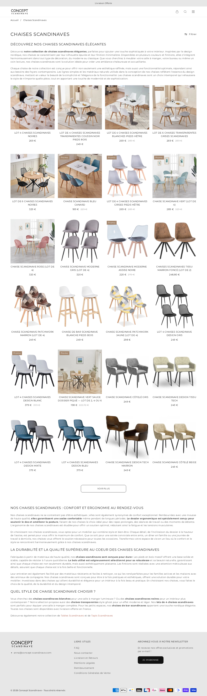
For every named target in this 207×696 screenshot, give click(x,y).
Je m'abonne (150, 660)
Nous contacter (83, 652)
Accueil (15, 20)
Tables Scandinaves (73, 615)
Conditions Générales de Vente (92, 673)
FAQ (76, 647)
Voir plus (103, 488)
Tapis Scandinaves (102, 615)
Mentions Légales (84, 662)
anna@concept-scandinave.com (33, 652)
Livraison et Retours (86, 657)
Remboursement (84, 668)
